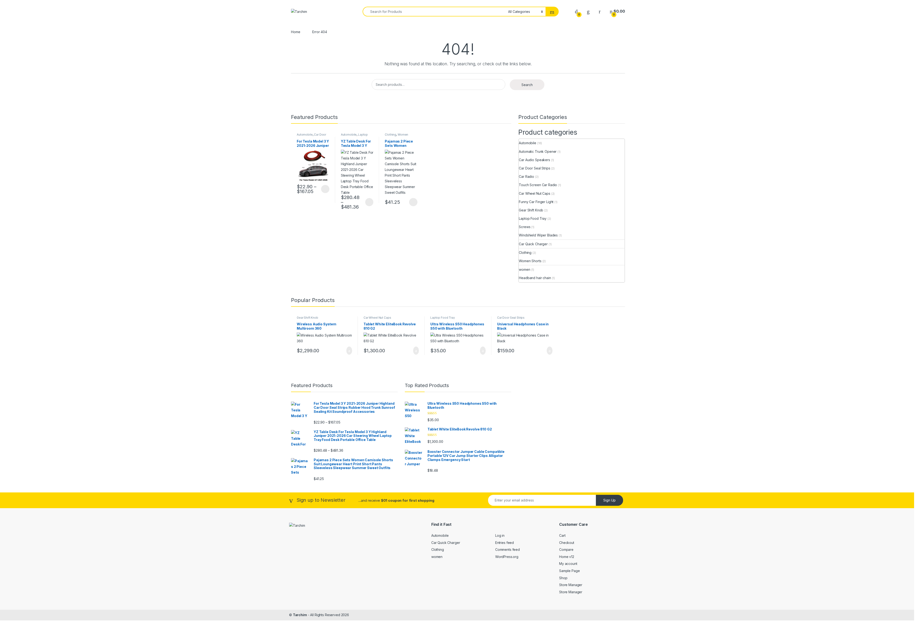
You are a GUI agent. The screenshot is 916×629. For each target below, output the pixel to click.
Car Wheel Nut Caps (534, 193)
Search (527, 85)
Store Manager (570, 585)
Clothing (390, 134)
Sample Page (569, 571)
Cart (562, 535)
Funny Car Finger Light (536, 202)
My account (568, 564)
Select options (323, 189)
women (524, 269)
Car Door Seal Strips (534, 168)
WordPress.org (506, 557)
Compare (566, 549)
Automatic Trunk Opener (538, 151)
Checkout (566, 543)
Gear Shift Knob (531, 210)
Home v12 (566, 557)
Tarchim (300, 615)
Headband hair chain (535, 278)
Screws (524, 227)
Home (295, 32)
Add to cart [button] (349, 351)
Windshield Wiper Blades (538, 235)
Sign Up (609, 500)
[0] (576, 11)
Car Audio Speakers (534, 160)
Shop (563, 578)
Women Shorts (530, 261)
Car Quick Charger (533, 244)
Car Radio (526, 176)
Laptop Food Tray (354, 136)
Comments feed (507, 549)
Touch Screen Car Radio (538, 185)
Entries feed (504, 543)
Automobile (305, 134)
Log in (500, 535)
